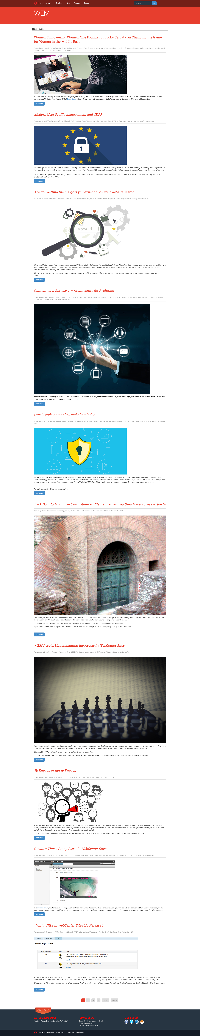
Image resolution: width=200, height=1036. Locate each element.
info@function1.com (91, 1025)
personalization (105, 121)
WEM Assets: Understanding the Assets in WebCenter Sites (79, 645)
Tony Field (44, 121)
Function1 (80, 48)
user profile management (145, 121)
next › (105, 1000)
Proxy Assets (137, 855)
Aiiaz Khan (44, 199)
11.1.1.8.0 (130, 855)
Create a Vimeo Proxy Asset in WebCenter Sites (70, 848)
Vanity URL (125, 932)
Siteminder (147, 421)
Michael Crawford (47, 511)
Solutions (59, 3)
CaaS (110, 297)
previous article (42, 908)
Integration (151, 855)
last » (114, 1000)
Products (77, 3)
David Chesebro (46, 855)
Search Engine (143, 199)
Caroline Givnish (46, 48)
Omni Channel (44, 299)
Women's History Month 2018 (115, 48)
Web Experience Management (94, 48)
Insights (124, 199)
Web (161, 297)
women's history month (135, 48)
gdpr (97, 121)
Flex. (127, 652)
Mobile (36, 299)
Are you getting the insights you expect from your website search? (85, 192)
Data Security (87, 421)
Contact (86, 3)
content (156, 297)
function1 (158, 48)
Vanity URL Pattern (158, 421)
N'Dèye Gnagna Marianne (50, 421)
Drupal (58, 50)
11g (35, 423)
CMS (102, 297)
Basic (124, 652)
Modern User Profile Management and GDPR (68, 114)
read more (39, 103)
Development (97, 421)
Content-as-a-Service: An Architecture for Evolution (74, 290)
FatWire (101, 932)
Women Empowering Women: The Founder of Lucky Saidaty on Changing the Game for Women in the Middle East (98, 39)
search (118, 199)
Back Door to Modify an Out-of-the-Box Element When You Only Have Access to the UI (100, 504)
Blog (68, 3)
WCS (125, 421)
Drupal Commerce (67, 50)
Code (124, 855)
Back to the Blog (39, 29)
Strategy (134, 199)
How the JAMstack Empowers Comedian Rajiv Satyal (50, 1021)
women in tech (149, 48)
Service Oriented (133, 297)
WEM (53, 50)
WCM (98, 297)
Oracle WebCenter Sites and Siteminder (64, 415)
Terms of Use (70, 1032)
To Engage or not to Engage (55, 770)
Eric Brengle (45, 652)
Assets (119, 652)
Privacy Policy (79, 1032)
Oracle (116, 511)
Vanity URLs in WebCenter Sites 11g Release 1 (68, 925)
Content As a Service (120, 297)
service (150, 297)
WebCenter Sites (137, 421)
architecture (143, 297)
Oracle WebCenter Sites (108, 652)
